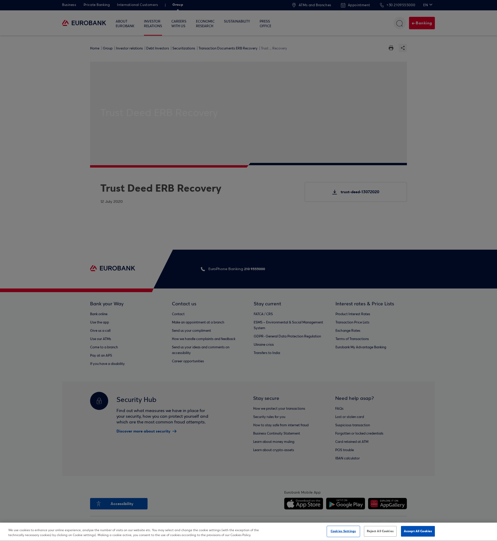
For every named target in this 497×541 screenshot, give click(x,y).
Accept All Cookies (418, 531)
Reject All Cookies (380, 531)
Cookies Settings (343, 531)
